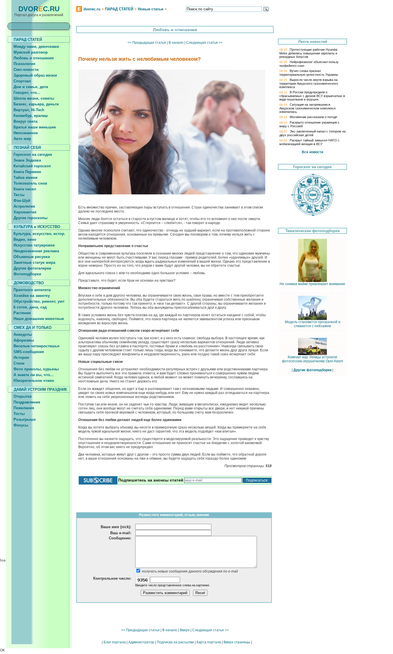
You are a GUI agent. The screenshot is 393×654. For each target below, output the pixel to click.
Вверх (185, 630)
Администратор (141, 642)
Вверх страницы (237, 642)
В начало (176, 43)
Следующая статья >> (204, 43)
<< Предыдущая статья (146, 43)
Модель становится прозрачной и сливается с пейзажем (312, 324)
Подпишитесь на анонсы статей (150, 480)
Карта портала (209, 642)
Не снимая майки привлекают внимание (312, 284)
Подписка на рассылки (175, 642)
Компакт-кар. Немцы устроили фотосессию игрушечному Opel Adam (312, 359)
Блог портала (115, 642)
